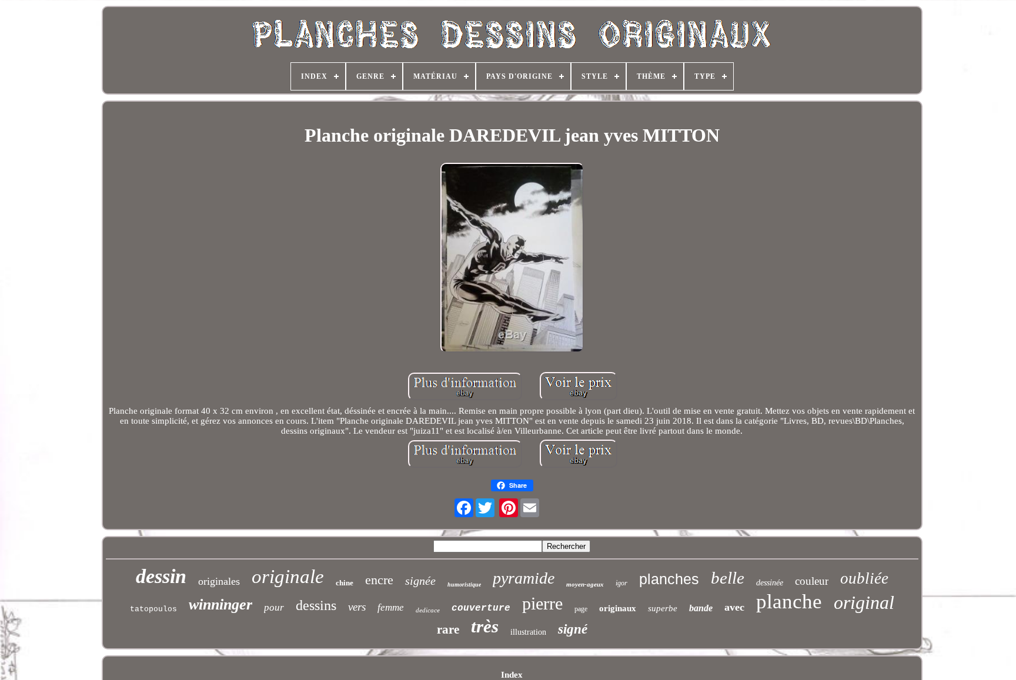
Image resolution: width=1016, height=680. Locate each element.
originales (219, 581)
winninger (220, 604)
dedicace (428, 610)
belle (727, 577)
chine (344, 582)
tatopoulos (153, 609)
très (485, 626)
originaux (617, 608)
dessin (161, 576)
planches (669, 579)
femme (390, 607)
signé (572, 629)
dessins (316, 605)
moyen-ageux (585, 584)
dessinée (769, 582)
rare (448, 629)
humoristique (464, 584)
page (580, 609)
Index (512, 674)
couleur (811, 581)
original (864, 602)
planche (789, 601)
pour (274, 607)
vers (357, 607)
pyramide (523, 578)
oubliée (864, 578)
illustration (528, 632)
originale (288, 576)
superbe (662, 608)
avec (734, 607)
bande (701, 608)
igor (621, 583)
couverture (481, 608)
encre (379, 579)
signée (420, 580)
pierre (542, 603)
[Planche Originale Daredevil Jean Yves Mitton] (512, 259)
